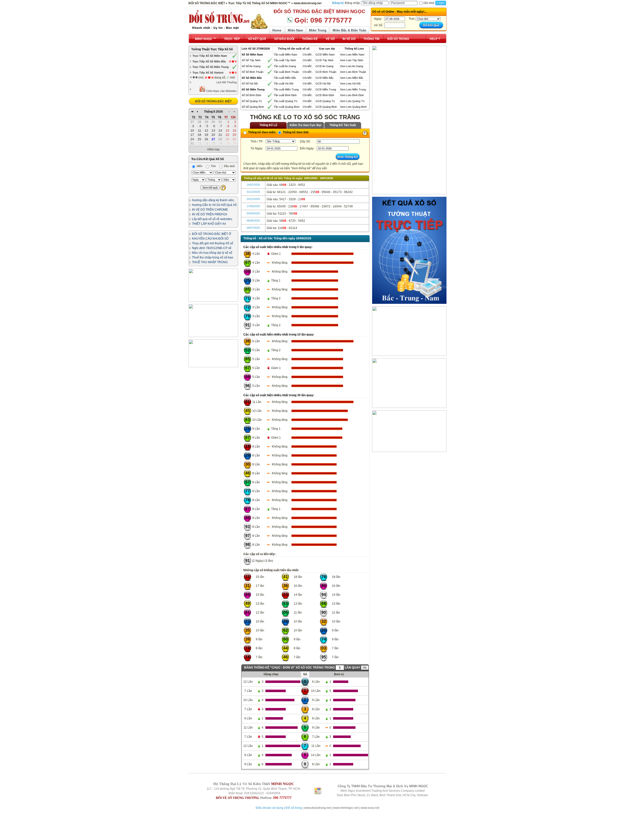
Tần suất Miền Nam (285, 54)
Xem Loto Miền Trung (353, 89)
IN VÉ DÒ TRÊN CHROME (210, 209)
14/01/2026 (253, 184)
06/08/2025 (253, 220)
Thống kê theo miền (261, 132)
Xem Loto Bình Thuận (353, 71)
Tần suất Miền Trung (286, 89)
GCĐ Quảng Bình (326, 106)
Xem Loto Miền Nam (352, 54)
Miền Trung (317, 30)
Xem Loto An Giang (351, 66)
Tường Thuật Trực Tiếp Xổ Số (212, 49)
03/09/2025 (253, 213)
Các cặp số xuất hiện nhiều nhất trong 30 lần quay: (278, 395)
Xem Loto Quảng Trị (352, 101)
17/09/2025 (253, 206)
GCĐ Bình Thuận (326, 71)
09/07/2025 (253, 227)
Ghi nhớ (428, 3)
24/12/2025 (253, 198)
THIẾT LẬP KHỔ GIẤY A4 (209, 223)
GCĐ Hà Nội (323, 83)
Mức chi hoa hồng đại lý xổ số (212, 252)
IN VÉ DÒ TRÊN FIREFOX (209, 214)
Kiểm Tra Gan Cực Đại (305, 125)
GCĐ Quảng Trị (325, 101)
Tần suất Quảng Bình (286, 106)
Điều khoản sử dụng (269, 808)
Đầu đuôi (229, 166)
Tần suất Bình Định (285, 95)
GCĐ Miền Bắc (325, 77)
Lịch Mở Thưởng (227, 82)
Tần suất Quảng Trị (285, 101)
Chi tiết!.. (308, 54)
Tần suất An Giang (285, 66)
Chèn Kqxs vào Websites (221, 90)
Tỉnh (213, 166)
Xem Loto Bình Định (352, 95)
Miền (199, 166)
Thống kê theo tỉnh (295, 132)
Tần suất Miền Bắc (285, 77)
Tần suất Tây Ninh (285, 60)
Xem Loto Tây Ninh (351, 60)
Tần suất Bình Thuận (286, 71)
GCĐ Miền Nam (325, 54)
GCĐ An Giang (324, 66)
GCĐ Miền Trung (326, 89)
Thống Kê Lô (268, 125)
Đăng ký (338, 3)
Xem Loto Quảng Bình (353, 106)
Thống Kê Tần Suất (342, 125)
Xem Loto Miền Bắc (351, 77)
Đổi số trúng (294, 808)
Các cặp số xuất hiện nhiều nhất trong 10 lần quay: (278, 334)
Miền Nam (295, 30)
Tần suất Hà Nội (283, 83)
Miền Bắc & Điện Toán (349, 30)
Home (276, 30)
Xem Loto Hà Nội (350, 83)
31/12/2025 (253, 191)
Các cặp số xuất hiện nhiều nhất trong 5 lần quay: (278, 247)
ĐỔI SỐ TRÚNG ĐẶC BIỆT (213, 101)
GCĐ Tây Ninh (324, 60)
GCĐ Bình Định (325, 95)
